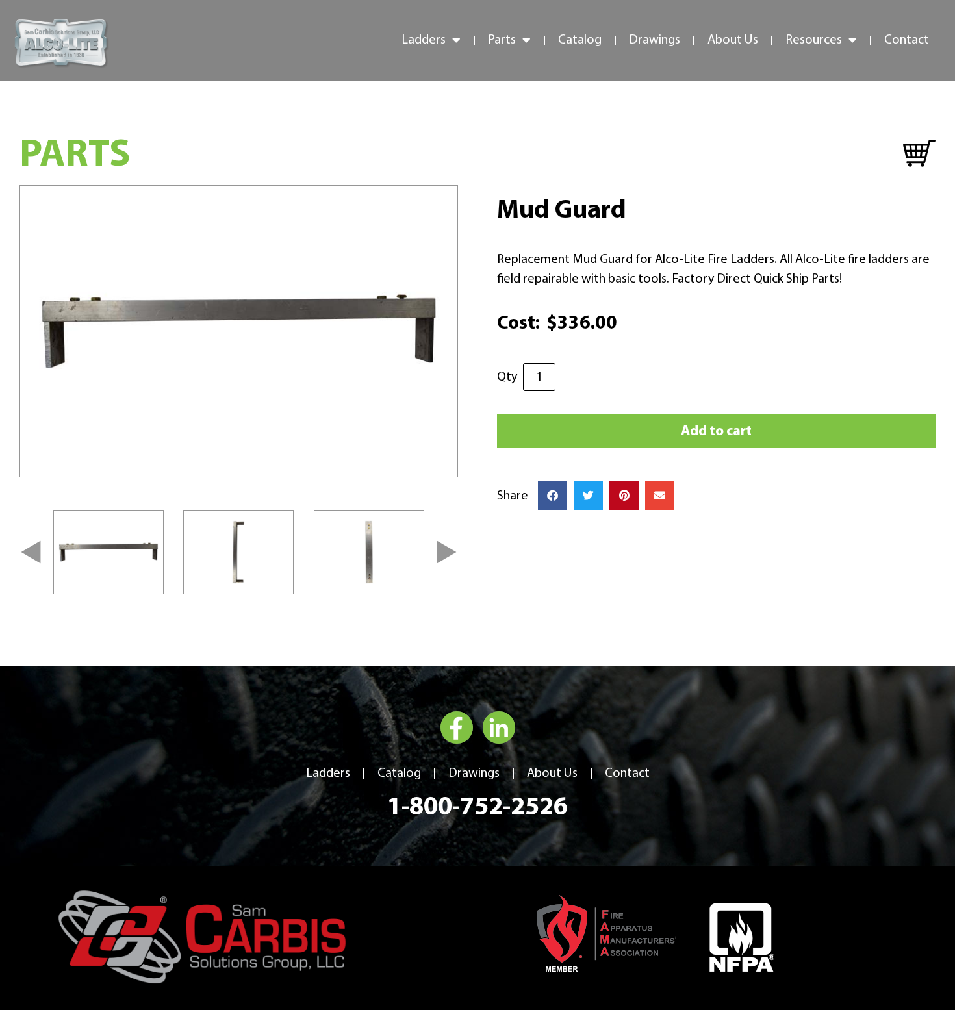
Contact (906, 40)
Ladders (328, 773)
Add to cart (716, 431)
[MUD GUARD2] (238, 331)
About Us (732, 40)
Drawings (654, 40)
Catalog (580, 40)
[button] (30, 551)
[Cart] (919, 154)
